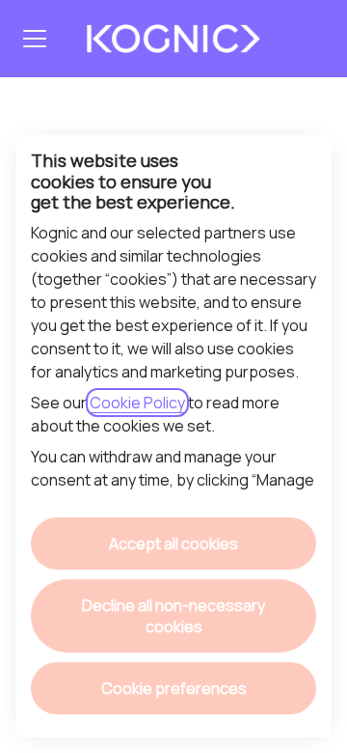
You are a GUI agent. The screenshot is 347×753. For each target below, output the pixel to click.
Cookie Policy (137, 402)
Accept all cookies (173, 543)
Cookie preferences (174, 688)
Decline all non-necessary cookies (173, 616)
